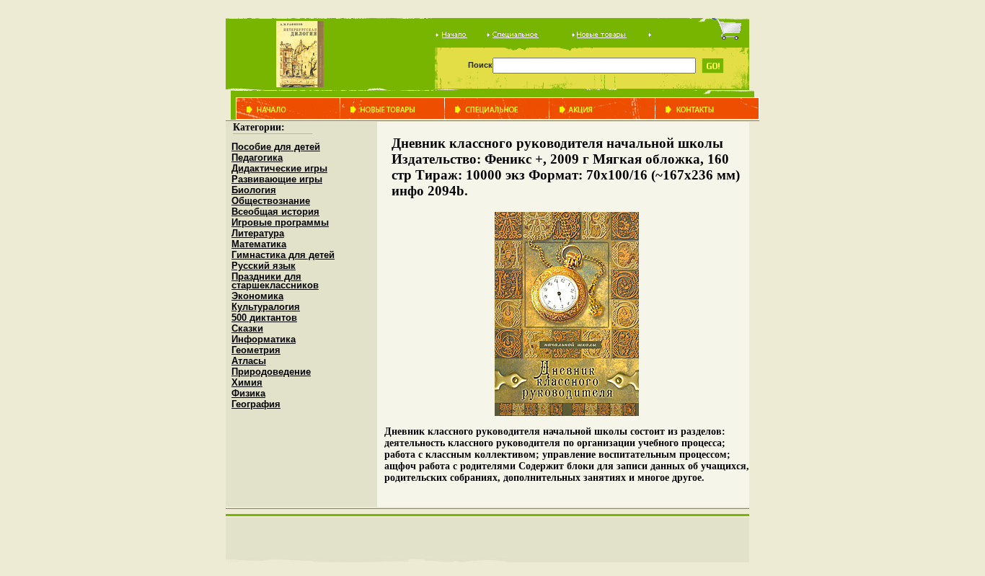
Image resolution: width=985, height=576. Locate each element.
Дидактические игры (279, 168)
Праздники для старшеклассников (275, 281)
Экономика (257, 296)
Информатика (263, 339)
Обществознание (270, 200)
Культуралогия (265, 306)
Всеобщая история (275, 211)
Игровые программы (280, 222)
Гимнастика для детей (283, 254)
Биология (253, 190)
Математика (258, 244)
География (256, 404)
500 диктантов (264, 317)
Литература (257, 233)
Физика (248, 393)
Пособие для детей (275, 146)
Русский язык (263, 265)
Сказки (247, 328)
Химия (246, 382)
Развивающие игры (276, 179)
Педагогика (257, 157)
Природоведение (271, 371)
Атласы (248, 360)
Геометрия (256, 350)
